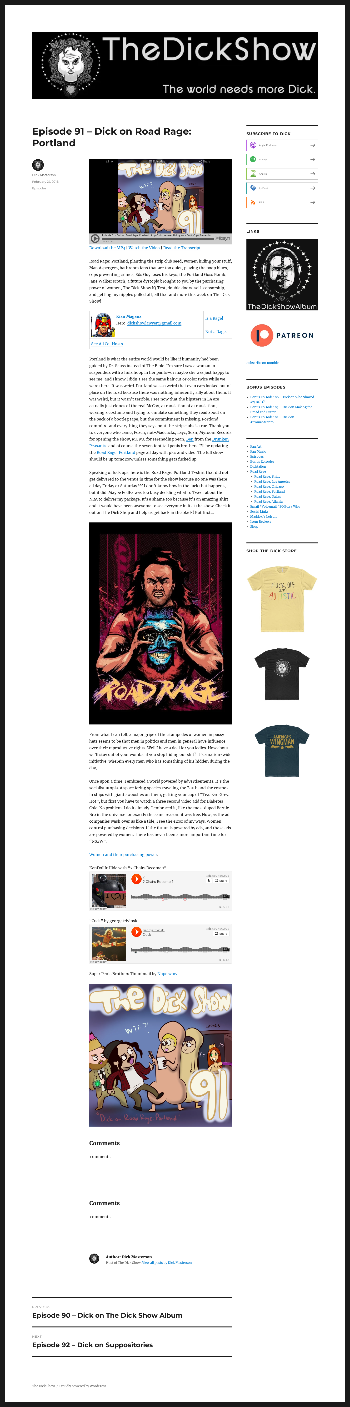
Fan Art (255, 447)
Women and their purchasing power (123, 854)
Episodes (39, 188)
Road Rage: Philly (267, 477)
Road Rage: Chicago (269, 487)
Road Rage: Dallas (267, 497)
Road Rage (258, 472)
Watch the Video (144, 247)
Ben (190, 439)
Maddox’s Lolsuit (263, 517)
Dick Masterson (44, 175)
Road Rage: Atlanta (268, 502)
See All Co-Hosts (107, 343)
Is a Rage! (214, 318)
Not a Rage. (216, 331)
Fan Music (258, 452)
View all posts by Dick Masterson (167, 1263)
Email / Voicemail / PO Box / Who (275, 507)
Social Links (259, 512)
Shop (254, 527)
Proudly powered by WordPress (82, 1386)
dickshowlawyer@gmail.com (154, 323)
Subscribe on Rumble (262, 363)
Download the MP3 (107, 247)
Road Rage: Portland (116, 452)
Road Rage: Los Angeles (272, 482)
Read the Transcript (182, 247)
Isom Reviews (260, 522)
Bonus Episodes (262, 462)
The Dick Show (43, 1386)
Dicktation (258, 467)
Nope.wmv (167, 973)
